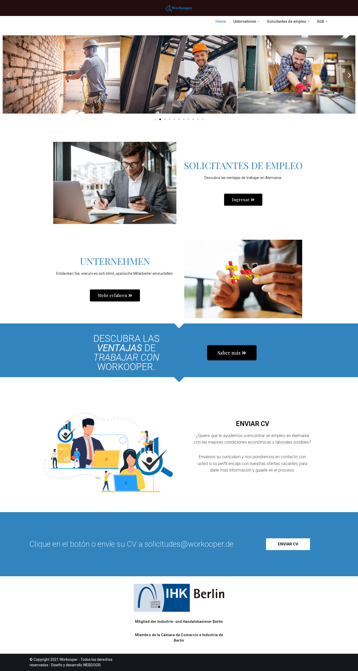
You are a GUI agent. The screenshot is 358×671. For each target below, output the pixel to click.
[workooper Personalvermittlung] (179, 8)
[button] (258, 21)
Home (220, 21)
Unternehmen (115, 261)
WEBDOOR (92, 665)
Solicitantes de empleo (243, 165)
